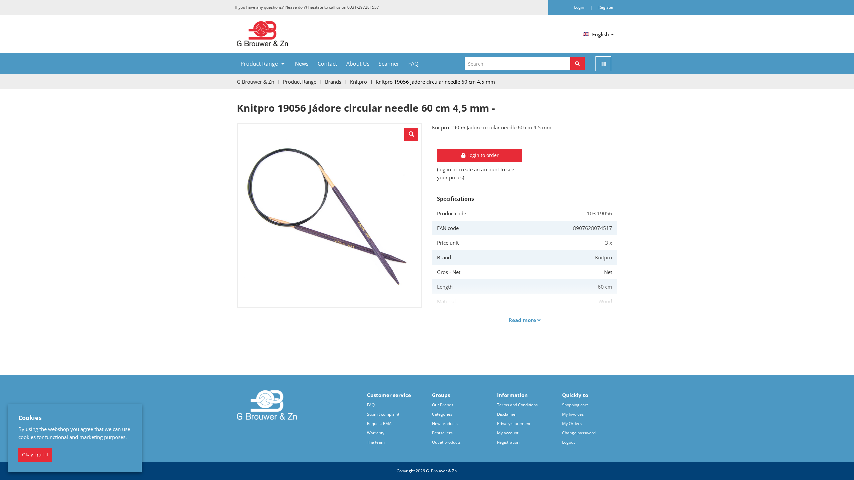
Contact (327, 63)
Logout (568, 442)
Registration (508, 442)
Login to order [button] (482, 155)
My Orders (572, 423)
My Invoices (573, 414)
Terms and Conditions (517, 405)
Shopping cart (575, 405)
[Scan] (603, 63)
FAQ (413, 63)
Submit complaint (383, 414)
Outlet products (446, 442)
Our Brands (442, 405)
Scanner (389, 63)
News (302, 63)
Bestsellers (442, 433)
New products (445, 423)
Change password (578, 433)
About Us (358, 63)
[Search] (577, 63)
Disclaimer (507, 414)
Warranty (375, 433)
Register (606, 7)
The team (376, 442)
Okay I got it (35, 454)
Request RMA (379, 423)
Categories (442, 414)
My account (507, 433)
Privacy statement (513, 423)
